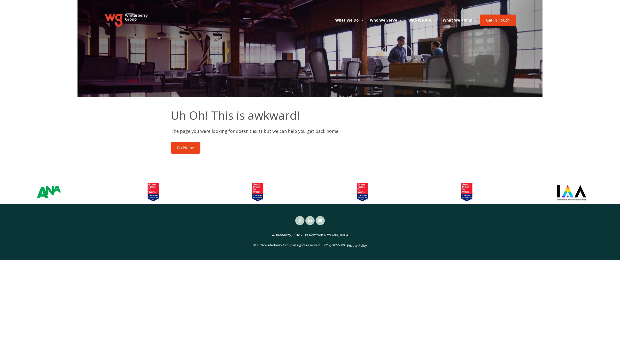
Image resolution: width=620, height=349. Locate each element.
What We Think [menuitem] (457, 20)
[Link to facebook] (299, 220)
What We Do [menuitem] (347, 20)
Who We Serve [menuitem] (383, 20)
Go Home (185, 147)
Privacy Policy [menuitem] (357, 245)
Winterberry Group (278, 245)
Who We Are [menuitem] (420, 20)
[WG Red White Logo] (126, 20)
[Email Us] (320, 220)
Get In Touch (498, 20)
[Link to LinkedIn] (310, 220)
